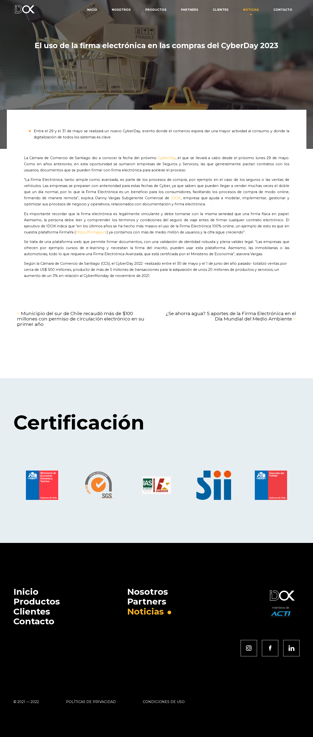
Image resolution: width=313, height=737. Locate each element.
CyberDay (167, 158)
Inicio (92, 9)
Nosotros (121, 9)
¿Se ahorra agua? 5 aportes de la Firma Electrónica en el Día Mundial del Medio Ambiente (231, 316)
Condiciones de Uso (164, 702)
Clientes (220, 9)
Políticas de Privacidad (91, 702)
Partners (189, 9)
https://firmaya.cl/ (91, 232)
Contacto (282, 9)
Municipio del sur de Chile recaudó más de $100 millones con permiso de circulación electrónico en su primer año (80, 319)
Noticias (251, 9)
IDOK (176, 198)
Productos (155, 9)
